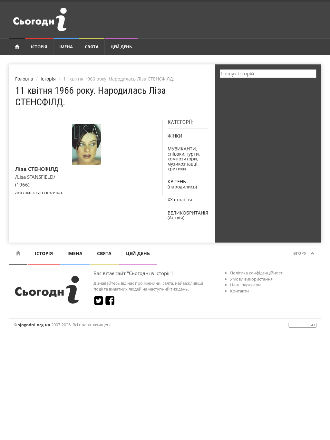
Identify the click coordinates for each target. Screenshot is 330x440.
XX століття (180, 199)
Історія (39, 47)
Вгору (300, 253)
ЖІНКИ (175, 136)
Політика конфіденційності (256, 273)
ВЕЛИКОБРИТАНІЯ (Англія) (188, 215)
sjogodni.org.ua (34, 325)
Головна (24, 79)
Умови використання (251, 279)
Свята (92, 47)
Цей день (121, 47)
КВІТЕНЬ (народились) (182, 183)
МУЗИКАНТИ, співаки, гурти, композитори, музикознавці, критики (184, 159)
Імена (66, 47)
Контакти (239, 291)
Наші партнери (245, 285)
